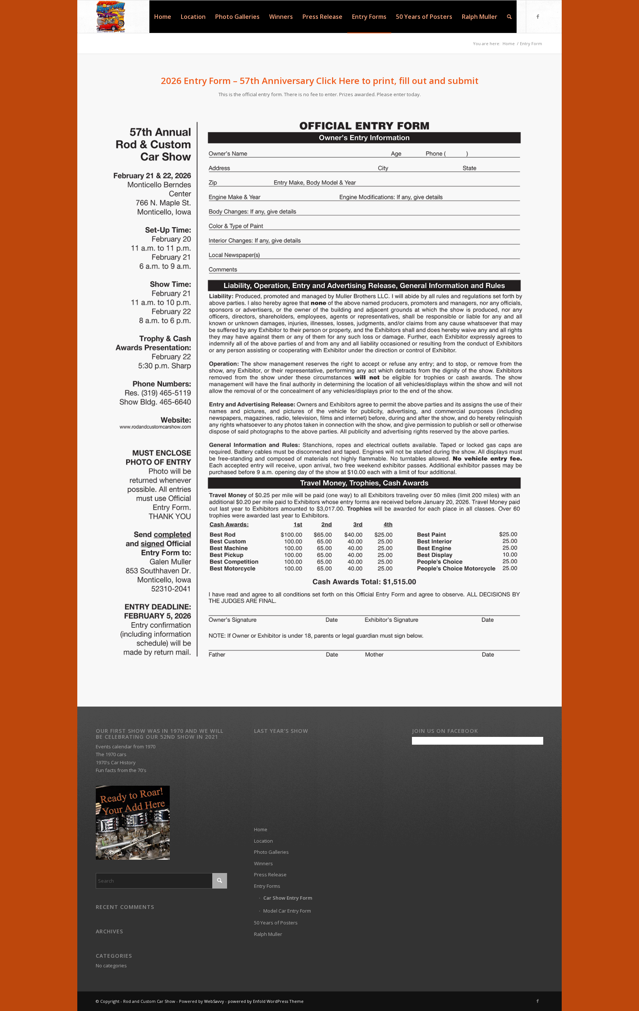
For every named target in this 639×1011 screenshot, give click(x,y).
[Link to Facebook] (537, 16)
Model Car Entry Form (287, 910)
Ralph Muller (268, 934)
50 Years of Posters (276, 922)
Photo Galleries (271, 852)
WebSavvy (214, 1001)
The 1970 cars (111, 754)
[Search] (509, 16)
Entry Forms (267, 886)
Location (263, 841)
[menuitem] (162, 16)
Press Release (270, 874)
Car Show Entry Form (287, 897)
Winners (263, 863)
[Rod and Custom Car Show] (110, 16)
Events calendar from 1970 (125, 746)
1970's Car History (116, 762)
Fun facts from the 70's (121, 770)
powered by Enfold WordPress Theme (266, 1001)
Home (260, 829)
